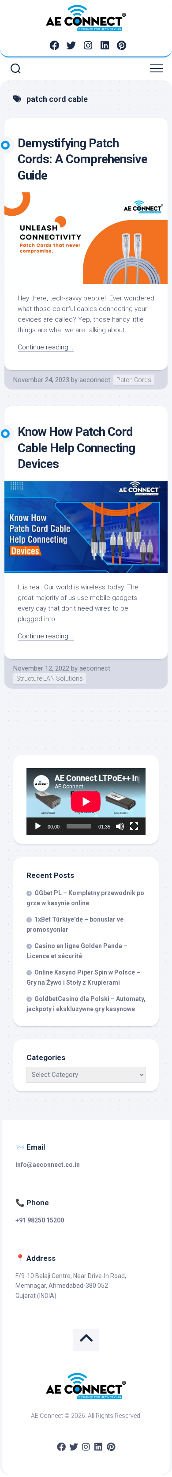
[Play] (38, 826)
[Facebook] (54, 45)
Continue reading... (46, 347)
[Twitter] (71, 45)
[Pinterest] (121, 45)
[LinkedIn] (104, 45)
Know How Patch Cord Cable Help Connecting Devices (76, 447)
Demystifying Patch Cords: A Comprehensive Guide (82, 159)
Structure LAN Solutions (49, 678)
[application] (86, 801)
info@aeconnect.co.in (47, 1164)
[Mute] (120, 826)
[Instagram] (88, 45)
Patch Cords (133, 379)
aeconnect (94, 380)
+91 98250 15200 (39, 1220)
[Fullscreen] (134, 826)
